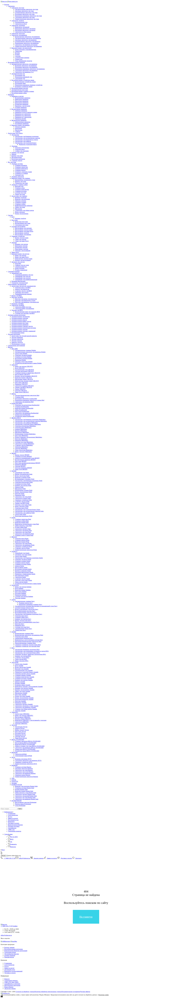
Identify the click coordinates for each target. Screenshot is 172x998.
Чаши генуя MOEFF (21, 469)
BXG (13, 648)
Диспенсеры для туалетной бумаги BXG (27, 653)
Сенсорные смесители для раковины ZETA (28, 760)
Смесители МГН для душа (23, 307)
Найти (20, 808)
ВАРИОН (14, 765)
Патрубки (18, 263)
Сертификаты (12, 828)
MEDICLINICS (16, 418)
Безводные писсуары (21, 221)
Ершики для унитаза (17, 152)
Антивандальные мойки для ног (21, 321)
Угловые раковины (21, 107)
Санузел (10, 215)
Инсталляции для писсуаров (23, 229)
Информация (8, 812)
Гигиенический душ (21, 22)
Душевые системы (17, 164)
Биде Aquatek (19, 665)
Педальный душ (20, 75)
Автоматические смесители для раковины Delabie (30, 352)
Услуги (10, 816)
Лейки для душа (20, 207)
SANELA (14, 551)
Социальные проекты (14, 831)
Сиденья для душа (20, 192)
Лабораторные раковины (22, 122)
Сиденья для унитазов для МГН (24, 313)
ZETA (13, 757)
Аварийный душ (16, 273)
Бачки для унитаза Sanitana (23, 587)
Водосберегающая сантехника (13, 949)
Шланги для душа (20, 181)
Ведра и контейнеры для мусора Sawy (26, 609)
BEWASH (14, 752)
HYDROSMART (16, 800)
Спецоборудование (14, 271)
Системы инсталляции (18, 226)
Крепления (18, 128)
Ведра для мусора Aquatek (23, 667)
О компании (11, 813)
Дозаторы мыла (20, 149)
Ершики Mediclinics (21, 429)
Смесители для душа (17, 7)
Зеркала (13, 154)
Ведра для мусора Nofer (22, 476)
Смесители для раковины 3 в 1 (24, 72)
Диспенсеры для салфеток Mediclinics (26, 422)
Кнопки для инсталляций (23, 260)
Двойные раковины (21, 110)
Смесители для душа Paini (23, 532)
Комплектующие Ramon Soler (24, 791)
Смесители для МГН (17, 305)
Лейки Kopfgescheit (21, 410)
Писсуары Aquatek (20, 694)
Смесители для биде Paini (23, 529)
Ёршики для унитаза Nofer (23, 485)
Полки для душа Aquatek (22, 696)
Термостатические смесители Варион (26, 776)
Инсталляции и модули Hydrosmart (25, 802)
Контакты (78, 858)
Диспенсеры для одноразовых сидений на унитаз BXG (32, 651)
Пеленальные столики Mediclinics (25, 434)
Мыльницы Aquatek (21, 693)
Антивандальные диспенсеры (20, 316)
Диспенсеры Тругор (21, 726)
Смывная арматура (21, 266)
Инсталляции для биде (22, 233)
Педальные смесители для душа (24, 14)
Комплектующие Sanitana (23, 590)
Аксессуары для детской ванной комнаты (24, 336)
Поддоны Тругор (20, 733)
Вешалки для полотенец (22, 199)
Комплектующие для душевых (20, 178)
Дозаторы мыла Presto (21, 538)
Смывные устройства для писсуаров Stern (28, 644)
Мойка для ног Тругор (22, 730)
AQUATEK (14, 662)
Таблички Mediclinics (21, 447)
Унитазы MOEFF (20, 466)
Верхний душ (19, 186)
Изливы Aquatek (20, 683)
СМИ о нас (11, 829)
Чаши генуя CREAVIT (22, 392)
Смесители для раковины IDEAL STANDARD (29, 747)
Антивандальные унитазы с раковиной (23, 331)
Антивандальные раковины (19, 324)
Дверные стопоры (20, 201)
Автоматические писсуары (19, 90)
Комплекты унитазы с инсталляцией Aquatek (29, 686)
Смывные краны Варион (22, 775)
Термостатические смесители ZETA (26, 763)
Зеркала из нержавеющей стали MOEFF (27, 458)
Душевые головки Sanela (22, 561)
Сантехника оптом (10, 952)
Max (15, 941)
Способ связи (8, 834)
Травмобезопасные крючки (23, 294)
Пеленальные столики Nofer (23, 490)
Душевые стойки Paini (22, 521)
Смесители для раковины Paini (24, 533)
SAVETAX (14, 781)
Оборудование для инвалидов (17, 284)
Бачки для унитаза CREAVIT (24, 366)
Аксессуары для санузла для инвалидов (23, 286)
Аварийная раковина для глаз (24, 275)
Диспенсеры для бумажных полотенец (27, 136)
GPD (12, 778)
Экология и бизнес (10, 988)
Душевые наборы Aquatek (23, 675)
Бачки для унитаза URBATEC (24, 715)
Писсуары (14, 220)
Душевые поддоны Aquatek (23, 678)
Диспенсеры (15, 135)
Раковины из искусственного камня (26, 112)
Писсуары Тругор (20, 731)
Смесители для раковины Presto (24, 545)
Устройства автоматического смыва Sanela (28, 583)
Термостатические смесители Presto (26, 550)
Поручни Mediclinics (21, 439)
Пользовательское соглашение (71, 991)
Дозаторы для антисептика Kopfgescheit (27, 405)
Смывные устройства (18, 236)
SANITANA (15, 585)
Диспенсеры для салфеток (23, 141)
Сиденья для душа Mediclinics (24, 442)
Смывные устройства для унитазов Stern (27, 646)
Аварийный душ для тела (23, 278)
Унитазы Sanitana (20, 598)
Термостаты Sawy (20, 630)
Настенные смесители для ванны (25, 30)
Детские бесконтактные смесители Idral (27, 395)
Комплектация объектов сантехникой (15, 950)
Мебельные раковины (21, 99)
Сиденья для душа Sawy (22, 627)
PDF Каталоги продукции (12, 985)
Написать (13, 847)
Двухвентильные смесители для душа (26, 9)
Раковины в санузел (17, 96)
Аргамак (14, 783)
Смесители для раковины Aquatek (25, 707)
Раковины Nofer (20, 495)
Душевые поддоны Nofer (22, 484)
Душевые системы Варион (23, 767)
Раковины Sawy (20, 625)
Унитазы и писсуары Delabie (24, 361)
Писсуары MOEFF (20, 461)
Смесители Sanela (20, 577)
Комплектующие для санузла (20, 254)
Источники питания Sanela (23, 569)
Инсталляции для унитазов (23, 228)
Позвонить (13, 844)
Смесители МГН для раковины (24, 308)
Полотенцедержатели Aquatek (24, 699)
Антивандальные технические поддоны (23, 328)
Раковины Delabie (20, 360)
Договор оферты (85, 991)
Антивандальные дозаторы (19, 318)
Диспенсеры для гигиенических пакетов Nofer (29, 511)
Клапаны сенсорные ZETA (23, 759)
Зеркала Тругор (19, 728)
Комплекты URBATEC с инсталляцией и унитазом (30, 720)
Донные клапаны (20, 127)
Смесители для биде (17, 20)
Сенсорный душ (20, 78)
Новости (7, 979)
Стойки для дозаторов (22, 151)
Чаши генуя (15, 252)
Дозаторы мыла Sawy (21, 616)
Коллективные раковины (19, 109)
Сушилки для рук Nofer (22, 501)
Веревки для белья (20, 197)
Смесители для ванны (18, 25)
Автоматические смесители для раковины (24, 64)
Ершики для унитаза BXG (23, 656)
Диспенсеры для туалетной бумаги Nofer (27, 509)
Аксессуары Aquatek (21, 664)
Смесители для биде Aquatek (24, 704)
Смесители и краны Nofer (23, 498)
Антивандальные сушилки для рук (22, 326)
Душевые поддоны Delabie (23, 357)
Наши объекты (8, 987)
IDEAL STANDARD (17, 739)
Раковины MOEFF (20, 464)
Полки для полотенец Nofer (23, 492)
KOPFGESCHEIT (16, 403)
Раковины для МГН (17, 303)
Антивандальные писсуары (19, 323)
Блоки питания (19, 268)
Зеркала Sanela (19, 566)
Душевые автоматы (21, 165)
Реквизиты (11, 821)
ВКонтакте (7, 941)
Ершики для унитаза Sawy (23, 619)
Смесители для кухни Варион (24, 772)
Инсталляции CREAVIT (22, 374)
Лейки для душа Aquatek (22, 691)
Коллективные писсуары (22, 223)
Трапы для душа (20, 194)
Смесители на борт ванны (23, 32)
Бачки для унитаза (20, 255)
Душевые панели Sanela (22, 562)
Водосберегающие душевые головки (22, 91)
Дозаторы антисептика (22, 147)
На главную (86, 916)
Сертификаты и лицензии (12, 984)
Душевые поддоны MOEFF (23, 456)
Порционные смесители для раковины (27, 43)
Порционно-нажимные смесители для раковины (30, 69)
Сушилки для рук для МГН (23, 291)
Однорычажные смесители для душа (26, 12)
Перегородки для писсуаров (23, 258)
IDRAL (13, 394)
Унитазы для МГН (17, 310)
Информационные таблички (23, 205)
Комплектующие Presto (22, 542)
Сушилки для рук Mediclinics (24, 445)
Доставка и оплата (13, 823)
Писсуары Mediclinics (21, 435)
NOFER (13, 471)
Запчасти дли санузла (18, 262)
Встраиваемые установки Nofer (24, 479)
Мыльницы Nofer (20, 488)
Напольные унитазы (21, 246)
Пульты (17, 54)
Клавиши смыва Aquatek (22, 685)
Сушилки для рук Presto (22, 548)
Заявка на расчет (13, 818)
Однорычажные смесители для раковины (27, 41)
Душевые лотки (20, 188)
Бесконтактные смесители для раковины (27, 36)
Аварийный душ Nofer (22, 472)
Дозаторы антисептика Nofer (24, 482)
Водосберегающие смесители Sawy (26, 612)
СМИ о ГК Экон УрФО (11, 982)
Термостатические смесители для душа (27, 19)
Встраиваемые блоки (17, 332)
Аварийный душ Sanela (22, 553)
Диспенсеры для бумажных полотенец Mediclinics (30, 419)
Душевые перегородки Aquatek (24, 677)
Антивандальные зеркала (19, 320)
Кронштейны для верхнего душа (25, 180)
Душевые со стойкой (21, 173)
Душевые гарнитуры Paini (23, 519)
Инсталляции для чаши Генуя (24, 231)
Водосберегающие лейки (19, 93)
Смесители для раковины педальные (26, 44)
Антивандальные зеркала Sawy (24, 607)
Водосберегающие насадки (19, 88)
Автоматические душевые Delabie (25, 350)
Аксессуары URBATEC (22, 714)
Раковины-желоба (20, 118)
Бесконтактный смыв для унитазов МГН (27, 312)
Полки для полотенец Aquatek (24, 698)
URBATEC (14, 712)
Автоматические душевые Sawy (25, 601)
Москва (3, 855)
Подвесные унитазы (21, 247)
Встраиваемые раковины (22, 98)
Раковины (11, 94)
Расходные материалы (18, 159)
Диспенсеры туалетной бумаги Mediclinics (28, 424)
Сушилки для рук (16, 160)
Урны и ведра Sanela (21, 582)
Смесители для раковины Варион (25, 773)
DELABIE (14, 348)
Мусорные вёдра (16, 157)
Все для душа (12, 162)
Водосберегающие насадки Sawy (25, 611)
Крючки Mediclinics (21, 431)
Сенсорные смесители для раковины (26, 70)
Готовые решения (9, 955)
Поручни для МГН (17, 297)
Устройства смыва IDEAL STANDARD (27, 751)
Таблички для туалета (21, 292)
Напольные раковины (21, 102)
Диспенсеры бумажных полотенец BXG (27, 649)
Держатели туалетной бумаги (28, 144)
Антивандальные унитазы (19, 329)
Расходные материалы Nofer (23, 516)
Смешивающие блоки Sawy (23, 628)
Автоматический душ (18, 73)
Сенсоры (18, 56)
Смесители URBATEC (22, 722)
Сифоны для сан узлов (22, 265)
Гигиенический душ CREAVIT (24, 369)
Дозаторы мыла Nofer (21, 508)
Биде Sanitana (19, 588)
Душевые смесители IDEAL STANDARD (27, 741)
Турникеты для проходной (19, 283)
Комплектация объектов (15, 825)
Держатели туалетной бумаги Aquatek (26, 672)
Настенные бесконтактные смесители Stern (28, 641)
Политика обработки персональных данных (48, 991)
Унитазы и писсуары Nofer (23, 505)
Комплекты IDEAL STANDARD (25, 744)
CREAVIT (14, 365)
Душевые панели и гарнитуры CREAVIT (27, 373)
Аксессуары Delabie (21, 353)
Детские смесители (17, 339)
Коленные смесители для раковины (26, 65)
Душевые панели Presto (22, 540)
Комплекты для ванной (22, 27)
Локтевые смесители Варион (24, 768)
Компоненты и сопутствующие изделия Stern (29, 640)
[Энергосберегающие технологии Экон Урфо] (86, 1)
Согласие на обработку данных (25, 991)
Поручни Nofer (19, 493)
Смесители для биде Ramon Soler (25, 794)
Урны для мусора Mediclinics (23, 450)
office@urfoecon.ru (24, 858)
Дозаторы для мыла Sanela (23, 559)
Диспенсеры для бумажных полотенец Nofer (28, 480)
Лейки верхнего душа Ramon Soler (25, 792)
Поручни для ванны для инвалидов (26, 299)
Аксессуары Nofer (20, 514)
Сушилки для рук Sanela (22, 579)
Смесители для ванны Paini (23, 530)
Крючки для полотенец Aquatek (24, 690)
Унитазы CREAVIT (21, 390)
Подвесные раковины (21, 104)
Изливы (17, 53)
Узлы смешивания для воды (23, 61)
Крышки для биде (20, 218)
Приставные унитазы (21, 249)
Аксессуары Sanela (21, 556)
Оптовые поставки (13, 826)
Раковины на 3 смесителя (23, 114)
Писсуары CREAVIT (21, 382)
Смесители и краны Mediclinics (24, 443)
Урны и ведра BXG (21, 659)
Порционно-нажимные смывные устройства (28, 85)
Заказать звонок (38, 858)
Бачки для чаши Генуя (21, 257)
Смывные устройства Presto (23, 546)
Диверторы (18, 51)
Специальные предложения (16, 345)
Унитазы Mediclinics (21, 448)
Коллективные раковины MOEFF (25, 459)
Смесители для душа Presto (23, 543)
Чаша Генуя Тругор (21, 738)
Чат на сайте (14, 837)
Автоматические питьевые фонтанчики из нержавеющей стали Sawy (36, 606)
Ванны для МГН (16, 295)
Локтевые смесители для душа (24, 11)
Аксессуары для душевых (19, 196)
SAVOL (13, 780)
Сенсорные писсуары (21, 225)
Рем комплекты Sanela (22, 575)
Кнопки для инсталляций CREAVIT (26, 376)
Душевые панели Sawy (26, 603)
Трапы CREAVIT (20, 389)
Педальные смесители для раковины (26, 67)
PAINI (13, 517)
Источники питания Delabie (23, 358)
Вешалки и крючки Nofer (22, 477)
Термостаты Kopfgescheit (22, 414)
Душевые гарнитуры (21, 167)
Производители (9, 957)
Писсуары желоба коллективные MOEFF (27, 463)
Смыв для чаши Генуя (21, 241)
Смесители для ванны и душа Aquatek (26, 706)
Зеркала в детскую (17, 342)
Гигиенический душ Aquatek (24, 670)
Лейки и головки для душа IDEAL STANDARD (29, 746)
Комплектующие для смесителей (21, 48)
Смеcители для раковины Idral (24, 402)
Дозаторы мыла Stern (21, 636)
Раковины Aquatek (20, 702)
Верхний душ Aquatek (22, 669)
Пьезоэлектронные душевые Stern (25, 643)
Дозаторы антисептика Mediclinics (25, 426)
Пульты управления (21, 270)
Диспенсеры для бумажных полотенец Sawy (28, 614)
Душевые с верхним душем (23, 172)
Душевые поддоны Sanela (23, 564)
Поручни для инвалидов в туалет (25, 300)
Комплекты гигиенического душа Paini (27, 524)
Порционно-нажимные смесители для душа (28, 16)
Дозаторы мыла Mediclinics (23, 427)
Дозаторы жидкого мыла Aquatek (25, 673)
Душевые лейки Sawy (21, 617)
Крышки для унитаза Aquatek (24, 688)
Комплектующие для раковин (20, 125)
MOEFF (13, 453)
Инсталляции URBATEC (22, 717)
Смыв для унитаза (20, 239)
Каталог (6, 4)
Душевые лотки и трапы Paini (24, 535)
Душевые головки (20, 202)
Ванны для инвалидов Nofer (23, 474)
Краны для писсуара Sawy (23, 620)
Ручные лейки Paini (21, 527)
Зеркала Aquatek (20, 681)
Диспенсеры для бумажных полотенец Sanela (29, 558)
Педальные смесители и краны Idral (26, 398)
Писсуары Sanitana (20, 591)
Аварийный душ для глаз (22, 276)
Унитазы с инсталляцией (22, 250)
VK (11, 842)
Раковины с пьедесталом (22, 106)
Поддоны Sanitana (20, 593)
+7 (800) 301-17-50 (9, 858)
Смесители (11, 6)
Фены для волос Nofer (22, 506)
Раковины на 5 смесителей (23, 117)
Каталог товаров (9, 947)
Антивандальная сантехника (16, 315)
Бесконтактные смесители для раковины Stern (29, 635)
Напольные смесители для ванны (25, 28)
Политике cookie (103, 995)
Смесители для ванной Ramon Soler (26, 796)
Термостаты (18, 59)
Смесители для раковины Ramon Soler (26, 799)
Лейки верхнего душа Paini (23, 525)
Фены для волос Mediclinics (23, 451)
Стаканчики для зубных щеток (24, 210)
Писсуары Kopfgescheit (22, 411)
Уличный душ (19, 175)
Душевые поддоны (21, 191)
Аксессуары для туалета (15, 133)
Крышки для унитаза (21, 244)
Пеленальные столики (18, 344)
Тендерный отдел (13, 820)
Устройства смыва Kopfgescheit (24, 416)
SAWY (13, 599)
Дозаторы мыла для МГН (22, 287)
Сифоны (17, 131)
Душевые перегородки (22, 189)
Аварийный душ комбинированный (26, 279)
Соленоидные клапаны (22, 57)
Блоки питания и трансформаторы (25, 49)
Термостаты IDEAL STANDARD (25, 749)
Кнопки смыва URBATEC (23, 718)
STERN (13, 632)
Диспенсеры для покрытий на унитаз (26, 139)
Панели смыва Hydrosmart (23, 804)
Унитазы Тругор (20, 736)
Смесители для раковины (19, 35)
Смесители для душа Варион (24, 770)
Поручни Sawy (19, 624)
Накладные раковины (21, 101)
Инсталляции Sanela (21, 567)
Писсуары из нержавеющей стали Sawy (27, 622)
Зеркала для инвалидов (22, 289)
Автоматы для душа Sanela (23, 554)
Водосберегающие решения (16, 62)
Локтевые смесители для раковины (26, 40)
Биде (12, 217)
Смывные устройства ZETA (23, 762)
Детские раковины (17, 337)
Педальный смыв (20, 83)
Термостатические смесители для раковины (28, 46)
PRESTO (14, 537)
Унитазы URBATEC (21, 723)
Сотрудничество (13, 815)
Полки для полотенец (21, 213)
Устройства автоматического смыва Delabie (28, 363)
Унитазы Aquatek (20, 710)
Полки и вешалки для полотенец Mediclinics (28, 437)
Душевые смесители (17, 176)
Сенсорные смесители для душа (25, 17)
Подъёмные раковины (22, 123)
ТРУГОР (14, 725)
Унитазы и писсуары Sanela (23, 580)
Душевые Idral (19, 397)
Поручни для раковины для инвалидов (27, 302)
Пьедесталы (18, 130)
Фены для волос (20, 212)
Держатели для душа (21, 183)
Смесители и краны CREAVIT (24, 385)
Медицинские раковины (18, 120)
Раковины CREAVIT (21, 384)
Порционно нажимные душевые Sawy (30, 604)
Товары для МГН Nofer (22, 503)
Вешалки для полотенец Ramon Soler (26, 786)
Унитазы (14, 242)
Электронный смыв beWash (23, 755)
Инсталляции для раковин (23, 234)
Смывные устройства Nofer (23, 500)
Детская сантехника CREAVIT (24, 371)
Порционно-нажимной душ (23, 77)
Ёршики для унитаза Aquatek (24, 680)
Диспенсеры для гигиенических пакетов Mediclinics (31, 421)
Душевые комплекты (21, 168)
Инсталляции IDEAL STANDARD (25, 743)
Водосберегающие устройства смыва (22, 80)
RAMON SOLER (16, 784)
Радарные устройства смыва (23, 86)
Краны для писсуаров (21, 238)
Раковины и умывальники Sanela (25, 574)
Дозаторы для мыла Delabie (23, 355)
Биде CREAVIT (20, 368)
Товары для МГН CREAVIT (23, 387)
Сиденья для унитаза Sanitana (24, 596)
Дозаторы (14, 146)
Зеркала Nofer (19, 487)
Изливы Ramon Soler (21, 789)
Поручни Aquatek (20, 701)
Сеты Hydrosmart (20, 805)
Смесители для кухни (18, 33)
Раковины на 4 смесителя (23, 115)
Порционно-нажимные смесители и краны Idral (29, 400)
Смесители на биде (21, 24)
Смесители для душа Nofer (23, 496)
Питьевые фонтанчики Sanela (24, 572)
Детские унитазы (16, 340)
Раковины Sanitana (20, 595)
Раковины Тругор (20, 735)
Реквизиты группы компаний (13, 971)
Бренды (10, 347)
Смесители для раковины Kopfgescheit (26, 413)
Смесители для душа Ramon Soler (25, 797)
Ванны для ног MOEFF (22, 455)
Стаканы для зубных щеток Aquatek (26, 709)
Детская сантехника (14, 334)
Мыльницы (18, 209)
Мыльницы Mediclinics (22, 432)
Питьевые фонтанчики (18, 281)
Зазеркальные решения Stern (23, 638)
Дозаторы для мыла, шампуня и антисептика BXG (30, 654)
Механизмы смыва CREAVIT (24, 379)
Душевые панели (20, 170)
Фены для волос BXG (21, 661)
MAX (11, 839)
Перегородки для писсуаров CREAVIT (27, 381)
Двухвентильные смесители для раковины (28, 38)
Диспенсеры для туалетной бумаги (25, 143)
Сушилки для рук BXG (22, 657)
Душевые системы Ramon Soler (24, 788)
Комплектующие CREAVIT (23, 377)
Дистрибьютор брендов (11, 954)
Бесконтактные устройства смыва (25, 81)
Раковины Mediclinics (21, 440)
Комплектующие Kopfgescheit (24, 408)
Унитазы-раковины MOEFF (23, 468)
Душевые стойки (20, 204)
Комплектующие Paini (22, 522)
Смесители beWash (21, 754)
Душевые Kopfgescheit (22, 406)
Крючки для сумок (17, 155)
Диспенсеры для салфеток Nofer (25, 513)
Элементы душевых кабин (19, 184)
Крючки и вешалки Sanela (23, 570)
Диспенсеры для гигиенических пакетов (27, 138)
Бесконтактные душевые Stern (24, 633)
